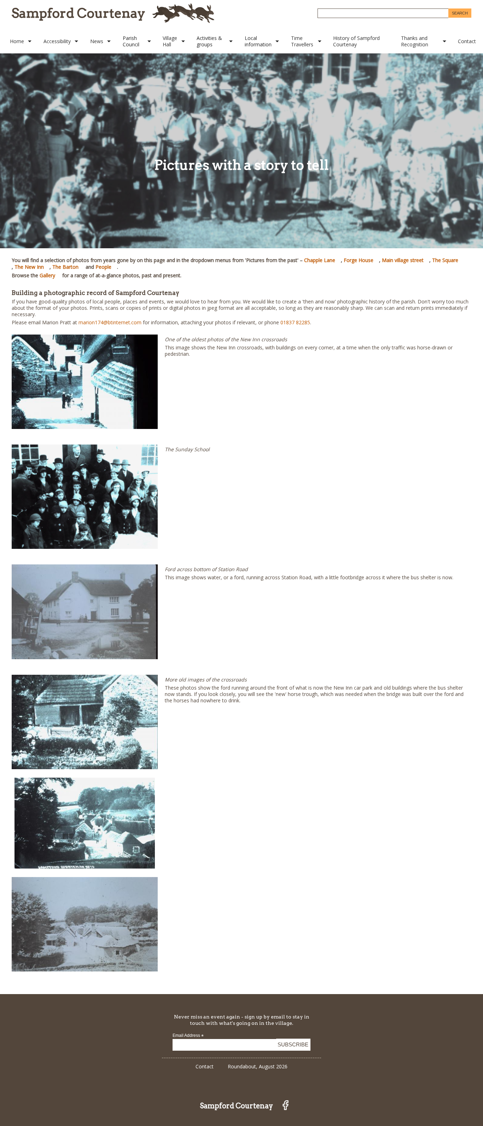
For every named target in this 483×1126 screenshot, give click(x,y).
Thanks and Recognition (414, 41)
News (96, 41)
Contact (467, 41)
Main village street (403, 260)
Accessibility (57, 41)
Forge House (358, 260)
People (103, 266)
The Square (445, 260)
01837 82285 (295, 322)
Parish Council (131, 41)
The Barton (65, 266)
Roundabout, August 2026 (257, 1066)
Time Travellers (302, 41)
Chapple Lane (319, 260)
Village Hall (170, 41)
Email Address (188, 1035)
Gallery (47, 275)
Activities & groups (209, 41)
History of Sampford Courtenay (356, 41)
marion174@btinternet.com (109, 322)
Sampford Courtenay (78, 13)
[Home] (183, 13)
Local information (258, 41)
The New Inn (29, 266)
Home (17, 41)
